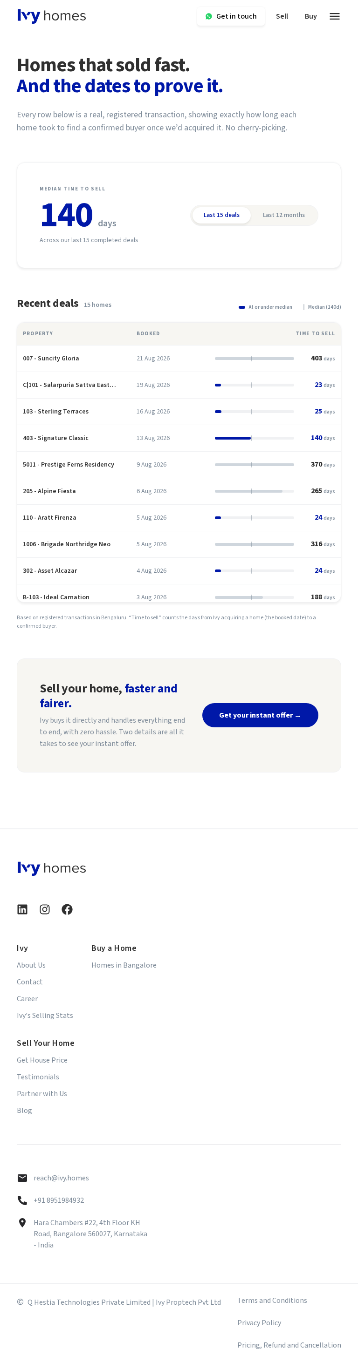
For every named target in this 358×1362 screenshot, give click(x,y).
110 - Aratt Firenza (49, 517)
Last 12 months (284, 215)
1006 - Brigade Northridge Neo (66, 544)
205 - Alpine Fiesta (49, 491)
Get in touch (236, 16)
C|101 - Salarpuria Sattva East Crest (66, 385)
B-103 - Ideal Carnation (56, 597)
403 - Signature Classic (56, 438)
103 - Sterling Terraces (56, 411)
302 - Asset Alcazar (50, 571)
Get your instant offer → (260, 715)
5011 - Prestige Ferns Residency (68, 464)
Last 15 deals (222, 215)
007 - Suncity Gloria (51, 358)
